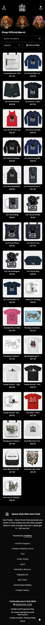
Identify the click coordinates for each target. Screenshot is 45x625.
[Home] (22, 7)
